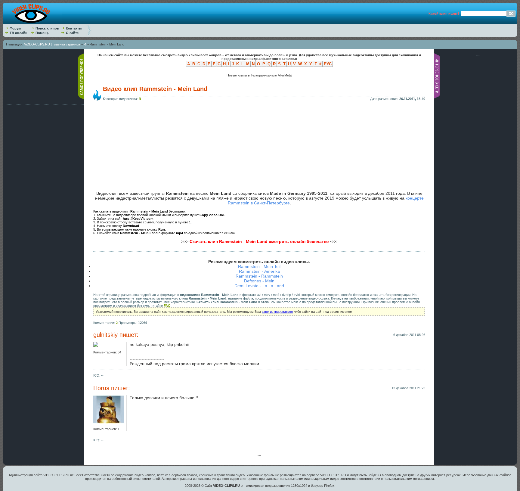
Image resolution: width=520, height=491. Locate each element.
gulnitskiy (105, 334)
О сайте (72, 33)
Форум (15, 28)
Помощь (42, 33)
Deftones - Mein (259, 280)
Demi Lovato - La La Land (259, 285)
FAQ (167, 305)
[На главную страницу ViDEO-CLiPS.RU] (32, 23)
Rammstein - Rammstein (259, 276)
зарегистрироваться (277, 311)
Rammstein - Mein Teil (259, 266)
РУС (328, 64)
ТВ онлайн (18, 33)
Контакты (74, 28)
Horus (101, 388)
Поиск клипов (47, 28)
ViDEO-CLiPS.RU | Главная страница (52, 44)
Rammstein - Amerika (259, 271)
